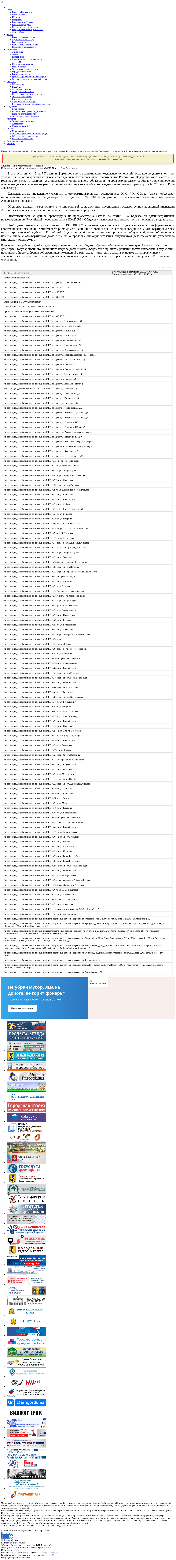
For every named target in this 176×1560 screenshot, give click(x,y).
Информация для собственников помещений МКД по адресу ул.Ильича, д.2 (39, 331)
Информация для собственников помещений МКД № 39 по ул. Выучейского (40, 721)
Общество (11, 81)
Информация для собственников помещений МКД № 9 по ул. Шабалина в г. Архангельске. (47, 490)
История (16, 17)
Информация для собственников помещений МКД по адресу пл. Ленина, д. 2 (40, 364)
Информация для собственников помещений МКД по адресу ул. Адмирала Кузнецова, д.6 (46, 417)
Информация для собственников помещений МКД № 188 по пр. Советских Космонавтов (46, 562)
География (17, 19)
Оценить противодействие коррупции (30, 133)
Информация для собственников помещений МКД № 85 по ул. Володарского (40, 813)
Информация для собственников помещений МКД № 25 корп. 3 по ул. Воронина (42, 755)
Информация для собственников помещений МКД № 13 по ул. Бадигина (38, 769)
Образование (18, 84)
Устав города (18, 109)
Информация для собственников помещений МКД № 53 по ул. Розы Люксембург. (42, 856)
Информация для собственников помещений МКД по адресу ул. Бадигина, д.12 (41, 451)
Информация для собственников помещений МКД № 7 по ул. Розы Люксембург (41, 466)
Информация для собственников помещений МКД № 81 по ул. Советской (38, 629)
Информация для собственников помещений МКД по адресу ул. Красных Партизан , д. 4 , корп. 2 (50, 355)
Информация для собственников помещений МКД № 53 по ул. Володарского (40, 625)
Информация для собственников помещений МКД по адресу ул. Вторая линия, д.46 (43, 437)
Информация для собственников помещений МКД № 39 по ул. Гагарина (38, 519)
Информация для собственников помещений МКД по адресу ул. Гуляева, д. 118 (41, 422)
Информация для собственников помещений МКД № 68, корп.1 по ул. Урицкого (41, 837)
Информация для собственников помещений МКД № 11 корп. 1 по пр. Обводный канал (45, 547)
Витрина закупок (15, 141)
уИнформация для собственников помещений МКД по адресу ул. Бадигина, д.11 (41, 388)
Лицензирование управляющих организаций (146, 151)
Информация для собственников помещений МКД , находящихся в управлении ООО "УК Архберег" (51, 909)
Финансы (16, 54)
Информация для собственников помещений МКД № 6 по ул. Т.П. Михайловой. (41, 890)
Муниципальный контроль (24, 101)
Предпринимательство (22, 64)
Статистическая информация (25, 27)
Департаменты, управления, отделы (48, 151)
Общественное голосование (25, 136)
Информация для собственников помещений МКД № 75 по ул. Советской (38, 726)
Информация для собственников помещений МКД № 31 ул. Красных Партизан (41, 605)
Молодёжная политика (23, 91)
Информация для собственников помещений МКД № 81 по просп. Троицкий (40, 576)
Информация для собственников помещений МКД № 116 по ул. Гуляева (37, 750)
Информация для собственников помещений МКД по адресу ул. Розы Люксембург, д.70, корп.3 (48, 441)
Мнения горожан (20, 131)
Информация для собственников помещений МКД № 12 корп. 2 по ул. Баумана (41, 470)
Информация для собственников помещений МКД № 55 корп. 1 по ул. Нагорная (41, 567)
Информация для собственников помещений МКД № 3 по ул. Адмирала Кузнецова (43, 735)
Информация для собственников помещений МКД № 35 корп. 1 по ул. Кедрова (41, 600)
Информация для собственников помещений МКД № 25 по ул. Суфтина (38, 504)
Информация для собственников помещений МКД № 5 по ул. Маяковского (39, 803)
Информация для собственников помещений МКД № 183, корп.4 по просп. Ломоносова (45, 885)
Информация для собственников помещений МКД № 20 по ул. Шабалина (38, 793)
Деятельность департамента (112, 151)
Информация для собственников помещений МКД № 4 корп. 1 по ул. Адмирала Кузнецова (46, 543)
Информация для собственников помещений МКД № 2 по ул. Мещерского (39, 774)
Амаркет (11, 143)
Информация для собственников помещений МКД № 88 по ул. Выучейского (40, 668)
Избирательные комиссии (24, 47)
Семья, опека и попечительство (27, 94)
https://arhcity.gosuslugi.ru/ (110, 159)
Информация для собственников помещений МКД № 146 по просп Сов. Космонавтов (44, 760)
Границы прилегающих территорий (29, 76)
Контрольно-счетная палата (25, 44)
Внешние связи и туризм (23, 99)
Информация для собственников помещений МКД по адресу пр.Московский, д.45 (42, 340)
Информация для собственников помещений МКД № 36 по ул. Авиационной (40, 914)
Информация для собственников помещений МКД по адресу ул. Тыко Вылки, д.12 (42, 393)
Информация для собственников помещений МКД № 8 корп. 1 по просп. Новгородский (45, 649)
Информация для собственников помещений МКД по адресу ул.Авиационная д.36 (42, 345)
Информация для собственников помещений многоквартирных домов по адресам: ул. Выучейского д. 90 (53, 972)
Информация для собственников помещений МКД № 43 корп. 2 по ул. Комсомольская (44, 475)
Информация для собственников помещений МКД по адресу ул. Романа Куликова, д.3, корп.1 (48, 432)
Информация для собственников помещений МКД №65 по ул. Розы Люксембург (42, 716)
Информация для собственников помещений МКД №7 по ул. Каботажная (38, 533)
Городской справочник (23, 12)
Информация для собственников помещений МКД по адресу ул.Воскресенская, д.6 (43, 374)
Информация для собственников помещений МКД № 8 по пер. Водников (38, 692)
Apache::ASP (48, 1555)
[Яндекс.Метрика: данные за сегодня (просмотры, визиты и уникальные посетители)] (10, 1540)
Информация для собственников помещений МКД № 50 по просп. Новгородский (42, 658)
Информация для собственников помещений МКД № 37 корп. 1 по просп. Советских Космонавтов (50, 572)
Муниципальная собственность (27, 59)
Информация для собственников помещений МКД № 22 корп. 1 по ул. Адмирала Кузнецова (47, 784)
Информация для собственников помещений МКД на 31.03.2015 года (36, 292)
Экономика (12, 49)
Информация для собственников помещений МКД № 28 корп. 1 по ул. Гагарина (41, 552)
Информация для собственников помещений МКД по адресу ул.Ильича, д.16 (40, 335)
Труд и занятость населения (25, 69)
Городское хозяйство (21, 72)
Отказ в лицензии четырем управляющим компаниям (29, 306)
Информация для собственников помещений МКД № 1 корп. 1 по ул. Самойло (41, 779)
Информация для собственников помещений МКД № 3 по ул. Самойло (37, 586)
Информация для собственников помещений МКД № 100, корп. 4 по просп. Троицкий (44, 596)
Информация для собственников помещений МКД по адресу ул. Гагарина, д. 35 (41, 398)
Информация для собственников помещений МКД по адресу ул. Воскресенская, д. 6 (43, 350)
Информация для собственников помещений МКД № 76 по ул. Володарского (40, 740)
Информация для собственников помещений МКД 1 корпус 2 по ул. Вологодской (42, 523)
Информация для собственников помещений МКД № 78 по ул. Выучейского (40, 764)
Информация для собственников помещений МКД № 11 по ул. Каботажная (39, 538)
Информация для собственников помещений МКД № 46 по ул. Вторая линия (40, 702)
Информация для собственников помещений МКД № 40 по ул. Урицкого (38, 788)
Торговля (16, 62)
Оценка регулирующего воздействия (29, 79)
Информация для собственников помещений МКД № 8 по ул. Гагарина (37, 706)
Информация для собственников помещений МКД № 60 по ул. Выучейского (40, 827)
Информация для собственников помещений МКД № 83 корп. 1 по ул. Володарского (43, 697)
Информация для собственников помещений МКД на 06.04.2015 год (36, 297)
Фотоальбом (18, 32)
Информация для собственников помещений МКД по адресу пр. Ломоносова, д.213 (43, 408)
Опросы (10, 129)
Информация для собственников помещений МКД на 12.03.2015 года (36, 287)
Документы (12, 106)
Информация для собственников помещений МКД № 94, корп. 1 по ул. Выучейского (43, 822)
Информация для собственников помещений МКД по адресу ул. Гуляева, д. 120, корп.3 (45, 427)
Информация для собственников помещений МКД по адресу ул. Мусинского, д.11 (42, 326)
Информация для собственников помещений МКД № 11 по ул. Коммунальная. (40, 832)
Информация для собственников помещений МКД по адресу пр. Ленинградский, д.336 (45, 369)
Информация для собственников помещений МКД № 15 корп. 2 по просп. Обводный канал (47, 634)
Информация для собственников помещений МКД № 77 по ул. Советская (38, 480)
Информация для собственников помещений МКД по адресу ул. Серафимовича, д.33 (44, 456)
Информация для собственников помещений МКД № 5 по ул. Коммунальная (40, 875)
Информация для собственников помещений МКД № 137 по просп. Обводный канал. (44, 591)
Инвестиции (18, 57)
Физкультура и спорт (22, 89)
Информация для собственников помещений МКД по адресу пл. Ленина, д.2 (40, 379)
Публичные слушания (22, 138)
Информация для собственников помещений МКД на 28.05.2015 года (36, 316)
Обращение (6, 1548)
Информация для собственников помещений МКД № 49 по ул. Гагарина (38, 808)
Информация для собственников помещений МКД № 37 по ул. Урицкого (38, 514)
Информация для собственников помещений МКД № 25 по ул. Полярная (38, 851)
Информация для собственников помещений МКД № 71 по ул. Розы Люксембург (42, 870)
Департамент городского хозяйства (81, 151)
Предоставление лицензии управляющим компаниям (29, 311)
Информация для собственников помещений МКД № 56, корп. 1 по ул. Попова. (41, 899)
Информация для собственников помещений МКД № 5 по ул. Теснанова (38, 745)
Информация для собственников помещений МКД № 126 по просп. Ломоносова (41, 461)
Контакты (11, 119)
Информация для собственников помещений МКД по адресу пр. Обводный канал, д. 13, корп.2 (49, 446)
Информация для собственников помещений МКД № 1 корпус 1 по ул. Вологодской (43, 509)
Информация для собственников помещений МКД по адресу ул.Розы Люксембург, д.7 (44, 384)
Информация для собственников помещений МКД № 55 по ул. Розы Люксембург (42, 861)
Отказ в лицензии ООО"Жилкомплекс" (22, 302)
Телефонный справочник (24, 121)
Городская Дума (19, 42)
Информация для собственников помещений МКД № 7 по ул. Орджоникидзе (40, 610)
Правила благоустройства (24, 114)
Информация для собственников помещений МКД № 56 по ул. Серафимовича (40, 663)
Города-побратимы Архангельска (27, 29)
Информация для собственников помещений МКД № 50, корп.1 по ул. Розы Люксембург (45, 866)
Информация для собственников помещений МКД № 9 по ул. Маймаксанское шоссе (43, 711)
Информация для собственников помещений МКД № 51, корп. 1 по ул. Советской (42, 731)
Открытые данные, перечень (25, 116)
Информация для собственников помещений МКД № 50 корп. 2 (34, 639)
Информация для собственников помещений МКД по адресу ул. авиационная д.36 (42, 282)
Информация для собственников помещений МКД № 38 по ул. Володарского (40, 499)
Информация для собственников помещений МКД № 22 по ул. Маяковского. (40, 846)
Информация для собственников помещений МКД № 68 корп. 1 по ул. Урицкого (41, 485)
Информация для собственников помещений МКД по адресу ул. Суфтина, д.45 (41, 403)
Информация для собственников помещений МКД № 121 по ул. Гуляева (38, 644)
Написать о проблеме (22, 1008)
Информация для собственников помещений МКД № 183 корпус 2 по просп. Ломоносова (46, 528)
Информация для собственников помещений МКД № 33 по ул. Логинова (38, 581)
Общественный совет (22, 96)
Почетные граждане (21, 24)
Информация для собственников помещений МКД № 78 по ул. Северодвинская (41, 894)
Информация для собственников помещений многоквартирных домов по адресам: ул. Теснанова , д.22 (52, 960)
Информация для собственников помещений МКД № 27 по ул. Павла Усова (39, 615)
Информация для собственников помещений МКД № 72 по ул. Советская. (38, 904)
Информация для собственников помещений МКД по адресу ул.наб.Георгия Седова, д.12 (46, 359)
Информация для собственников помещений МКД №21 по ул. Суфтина (37, 798)
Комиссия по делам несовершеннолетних (31, 104)
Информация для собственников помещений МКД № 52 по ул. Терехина (38, 557)
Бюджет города (19, 67)
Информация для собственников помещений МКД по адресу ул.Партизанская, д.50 (43, 321)
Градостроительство (21, 74)
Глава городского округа (23, 37)
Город (9, 10)
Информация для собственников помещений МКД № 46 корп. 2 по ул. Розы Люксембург (45, 678)
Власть (10, 34)
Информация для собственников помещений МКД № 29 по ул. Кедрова (37, 620)
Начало (4, 151)
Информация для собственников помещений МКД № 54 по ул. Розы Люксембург (42, 682)
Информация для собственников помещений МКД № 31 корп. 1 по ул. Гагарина (41, 673)
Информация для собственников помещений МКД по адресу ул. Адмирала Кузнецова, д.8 (46, 412)
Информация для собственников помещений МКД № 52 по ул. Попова (37, 841)
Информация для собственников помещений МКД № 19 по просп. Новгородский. (42, 817)
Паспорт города (19, 14)
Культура (16, 86)
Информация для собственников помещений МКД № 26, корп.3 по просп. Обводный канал (47, 880)
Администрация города (23, 39)
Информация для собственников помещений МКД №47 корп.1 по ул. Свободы (41, 687)
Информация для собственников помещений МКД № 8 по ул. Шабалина (38, 653)
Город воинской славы (22, 22)
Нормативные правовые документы (29, 111)
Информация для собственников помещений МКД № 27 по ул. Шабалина (38, 494)
